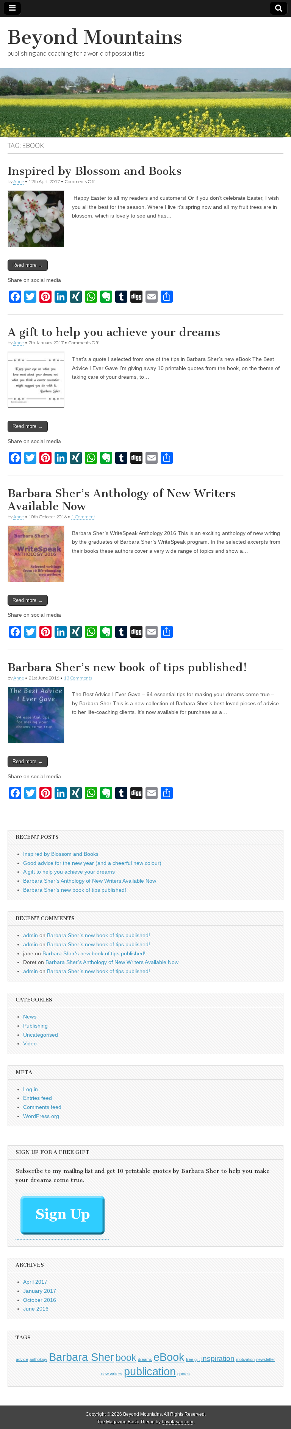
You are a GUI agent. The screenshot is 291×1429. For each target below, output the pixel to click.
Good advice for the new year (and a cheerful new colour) (92, 863)
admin (30, 935)
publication (150, 1371)
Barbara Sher (81, 1357)
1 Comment (83, 516)
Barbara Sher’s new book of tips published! (127, 667)
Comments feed (42, 1107)
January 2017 (39, 1291)
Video (30, 1043)
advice (22, 1359)
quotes (183, 1373)
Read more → (28, 265)
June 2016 (35, 1309)
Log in (30, 1089)
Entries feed (37, 1098)
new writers (111, 1373)
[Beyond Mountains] (145, 77)
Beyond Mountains (95, 37)
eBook (169, 1357)
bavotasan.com (177, 1421)
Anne (18, 181)
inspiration (218, 1358)
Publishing (35, 1026)
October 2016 (39, 1300)
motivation (245, 1359)
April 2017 (35, 1282)
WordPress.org (41, 1116)
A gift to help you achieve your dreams (114, 332)
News (29, 1017)
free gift (193, 1359)
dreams (145, 1359)
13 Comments (78, 678)
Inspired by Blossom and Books (94, 171)
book (126, 1358)
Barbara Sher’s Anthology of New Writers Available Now (122, 500)
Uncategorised (40, 1035)
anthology (38, 1359)
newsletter (265, 1359)
